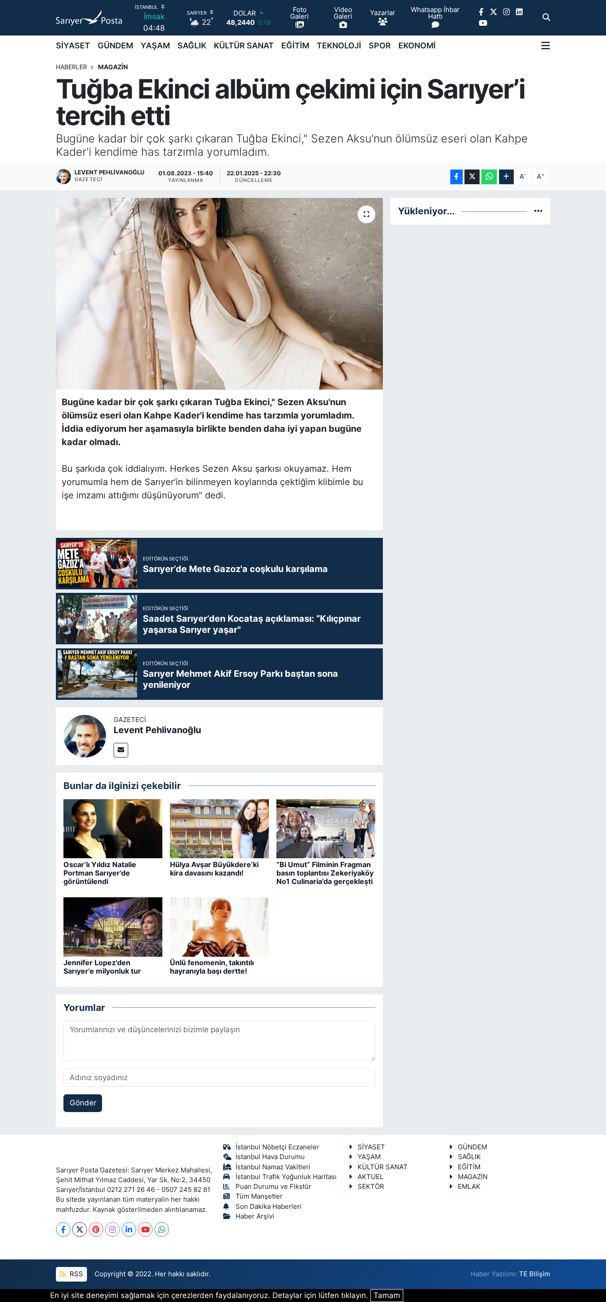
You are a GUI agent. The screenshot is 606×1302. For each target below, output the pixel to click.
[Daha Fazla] (506, 177)
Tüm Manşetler (259, 1196)
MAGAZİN (113, 67)
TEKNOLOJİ (339, 45)
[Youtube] (145, 1229)
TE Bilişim (534, 1274)
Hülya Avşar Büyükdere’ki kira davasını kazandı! (214, 868)
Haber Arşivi (255, 1216)
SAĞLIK (191, 45)
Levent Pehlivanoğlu (157, 730)
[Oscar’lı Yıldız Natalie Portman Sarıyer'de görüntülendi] (112, 828)
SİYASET (73, 45)
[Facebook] (63, 1229)
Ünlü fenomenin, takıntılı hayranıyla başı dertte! (212, 966)
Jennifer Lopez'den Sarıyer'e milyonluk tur (102, 966)
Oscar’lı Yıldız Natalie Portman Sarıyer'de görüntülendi (99, 873)
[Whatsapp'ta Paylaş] (489, 177)
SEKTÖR (371, 1187)
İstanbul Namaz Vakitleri (273, 1167)
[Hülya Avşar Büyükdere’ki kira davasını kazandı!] (219, 828)
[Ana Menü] (545, 45)
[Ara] (546, 18)
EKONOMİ (417, 45)
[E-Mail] (121, 750)
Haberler (71, 67)
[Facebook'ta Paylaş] (456, 177)
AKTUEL (370, 1177)
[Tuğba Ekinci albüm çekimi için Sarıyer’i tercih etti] (219, 294)
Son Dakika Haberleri (269, 1207)
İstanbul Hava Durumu (270, 1157)
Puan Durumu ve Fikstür (273, 1187)
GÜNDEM (115, 45)
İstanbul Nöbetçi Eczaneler (277, 1147)
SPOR (380, 45)
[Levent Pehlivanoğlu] (84, 735)
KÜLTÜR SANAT (244, 45)
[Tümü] (538, 210)
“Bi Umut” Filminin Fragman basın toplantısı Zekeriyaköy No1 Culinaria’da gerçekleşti (325, 873)
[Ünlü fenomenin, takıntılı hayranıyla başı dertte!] (219, 926)
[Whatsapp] (161, 1229)
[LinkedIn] (129, 1229)
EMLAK (469, 1187)
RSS (75, 1274)
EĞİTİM (295, 45)
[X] (79, 1229)
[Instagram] (112, 1229)
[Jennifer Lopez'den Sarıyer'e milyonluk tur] (112, 926)
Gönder (83, 1102)
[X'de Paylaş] (472, 177)
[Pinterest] (96, 1229)
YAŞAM (155, 45)
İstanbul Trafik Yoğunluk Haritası (286, 1177)
